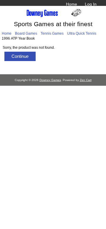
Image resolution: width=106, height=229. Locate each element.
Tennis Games (52, 33)
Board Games (26, 33)
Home (71, 4)
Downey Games (50, 80)
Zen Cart (86, 80)
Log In (91, 4)
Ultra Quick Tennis (81, 33)
